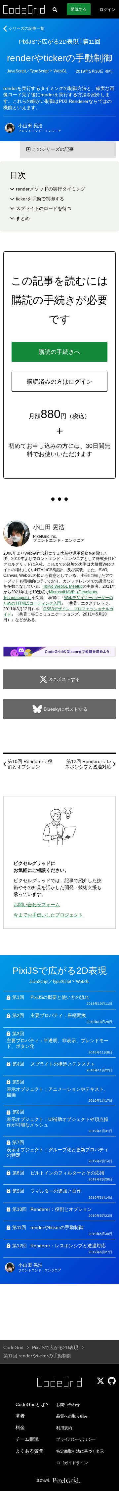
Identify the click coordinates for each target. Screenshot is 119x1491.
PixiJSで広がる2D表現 (49, 42)
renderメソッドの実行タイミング (50, 189)
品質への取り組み (72, 1416)
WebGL (60, 71)
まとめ (23, 218)
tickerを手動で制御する (40, 198)
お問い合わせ (68, 1404)
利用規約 (64, 1428)
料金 (20, 1427)
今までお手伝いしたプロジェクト (48, 914)
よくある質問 (29, 1451)
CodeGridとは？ (33, 1404)
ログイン (107, 9)
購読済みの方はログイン (59, 381)
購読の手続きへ (59, 352)
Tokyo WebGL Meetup (63, 586)
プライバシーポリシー (76, 1439)
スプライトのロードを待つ (43, 208)
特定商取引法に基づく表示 (80, 1451)
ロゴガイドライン (72, 1463)
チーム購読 (27, 1439)
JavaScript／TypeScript (28, 71)
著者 (20, 1416)
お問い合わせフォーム (37, 904)
